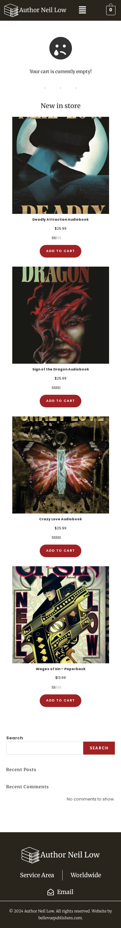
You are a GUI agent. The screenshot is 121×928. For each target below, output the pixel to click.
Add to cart (60, 251)
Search (14, 738)
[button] (82, 10)
